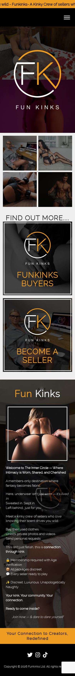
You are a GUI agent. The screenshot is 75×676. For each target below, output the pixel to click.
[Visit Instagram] (37, 656)
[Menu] (67, 17)
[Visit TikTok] (45, 656)
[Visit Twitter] (30, 656)
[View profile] (20, 153)
